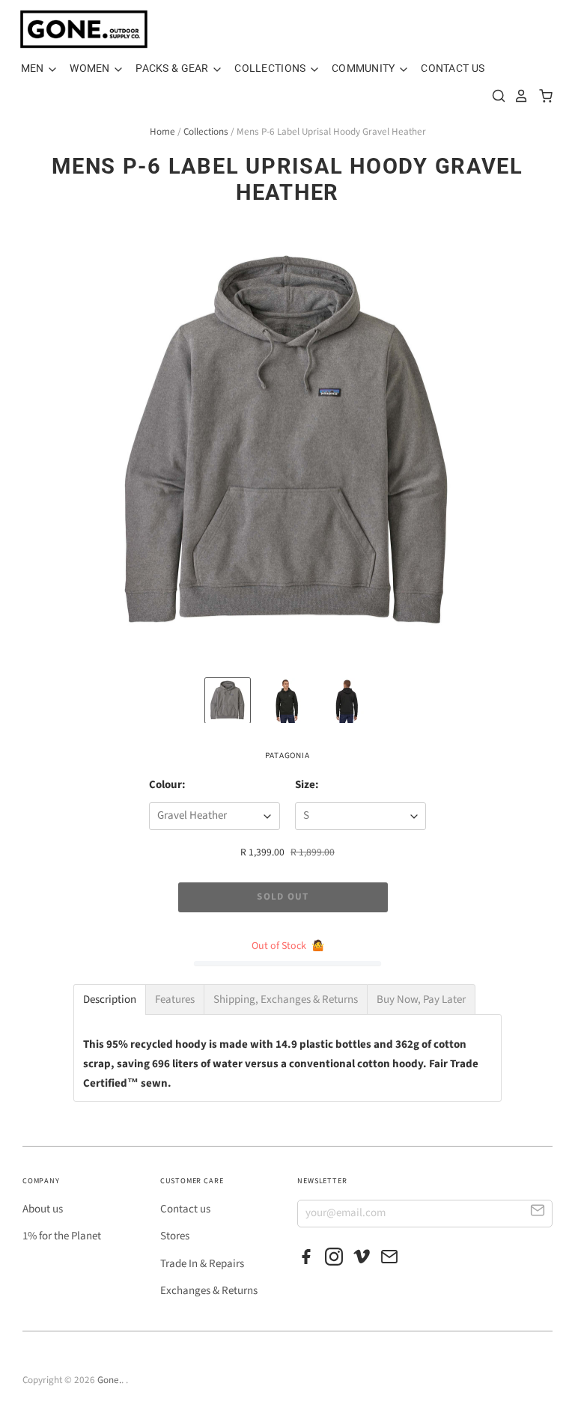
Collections (271, 68)
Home (162, 131)
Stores (174, 1236)
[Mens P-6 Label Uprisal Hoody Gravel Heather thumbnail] (227, 700)
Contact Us (452, 68)
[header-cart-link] (542, 95)
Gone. (109, 1380)
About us (42, 1209)
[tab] (109, 999)
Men (33, 68)
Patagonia (287, 755)
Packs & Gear (173, 68)
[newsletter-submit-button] (538, 1212)
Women (91, 68)
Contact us (185, 1209)
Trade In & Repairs (202, 1264)
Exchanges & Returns (209, 1291)
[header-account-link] (517, 95)
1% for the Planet (61, 1236)
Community (365, 68)
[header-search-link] (495, 95)
